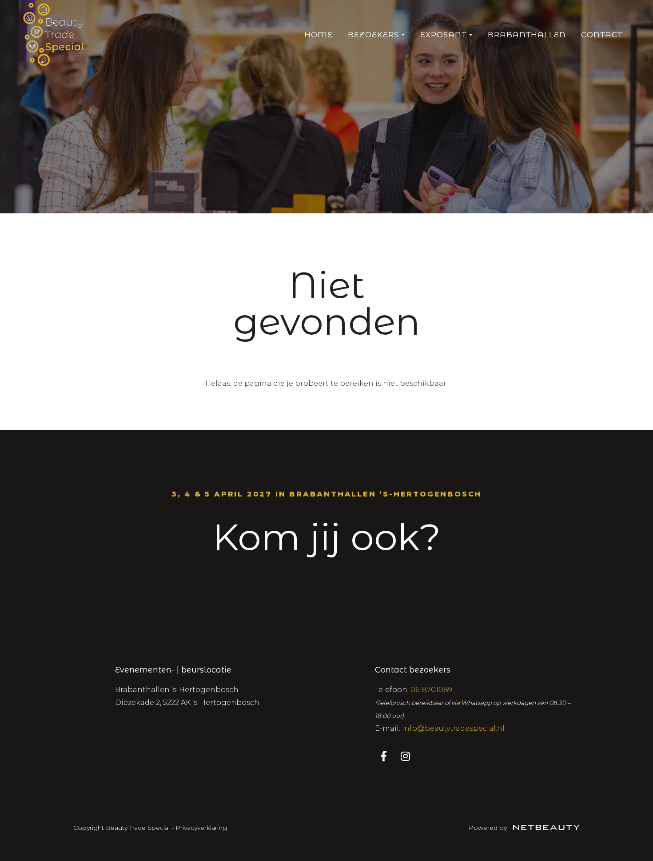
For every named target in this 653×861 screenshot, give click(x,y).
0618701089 (431, 689)
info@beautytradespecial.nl (453, 728)
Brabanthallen (527, 34)
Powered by (489, 828)
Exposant (443, 34)
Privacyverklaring (201, 828)
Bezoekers (373, 34)
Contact (601, 34)
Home (318, 34)
